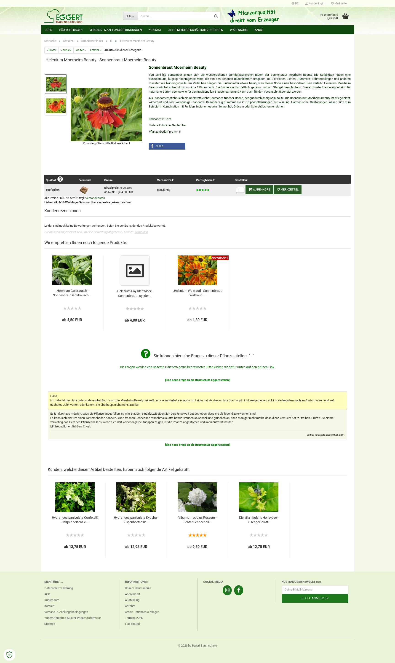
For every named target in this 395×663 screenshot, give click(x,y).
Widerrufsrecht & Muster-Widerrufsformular (72, 618)
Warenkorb (239, 30)
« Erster (51, 50)
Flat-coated (132, 623)
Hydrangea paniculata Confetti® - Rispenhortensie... (75, 520)
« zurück (66, 50)
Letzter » (95, 50)
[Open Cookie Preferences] (9, 655)
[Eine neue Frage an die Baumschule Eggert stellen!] (197, 380)
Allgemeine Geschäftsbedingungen (195, 30)
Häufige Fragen (71, 30)
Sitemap (49, 623)
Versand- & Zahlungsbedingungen (115, 30)
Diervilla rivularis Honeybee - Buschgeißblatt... (258, 520)
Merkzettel (340, 3)
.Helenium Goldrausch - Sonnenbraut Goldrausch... (72, 293)
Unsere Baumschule (138, 588)
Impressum (51, 600)
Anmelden (141, 232)
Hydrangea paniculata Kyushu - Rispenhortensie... (136, 520)
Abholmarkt (132, 594)
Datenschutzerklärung (58, 588)
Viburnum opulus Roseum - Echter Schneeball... (197, 520)
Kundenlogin (316, 3)
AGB (47, 594)
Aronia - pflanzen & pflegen (142, 612)
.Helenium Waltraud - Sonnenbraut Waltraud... (197, 293)
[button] (167, 146)
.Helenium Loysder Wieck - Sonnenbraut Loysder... (134, 293)
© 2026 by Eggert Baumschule (197, 645)
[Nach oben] (382, 656)
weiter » (81, 50)
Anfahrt (130, 606)
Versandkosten (95, 198)
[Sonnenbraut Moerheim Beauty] (106, 114)
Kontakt (155, 30)
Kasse (258, 30)
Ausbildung (132, 600)
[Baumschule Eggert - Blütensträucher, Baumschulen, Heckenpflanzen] (80, 16)
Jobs (48, 30)
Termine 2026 (134, 618)
